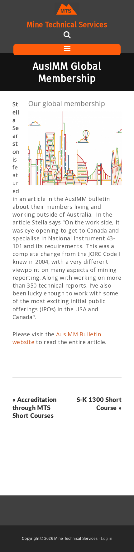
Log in (106, 538)
